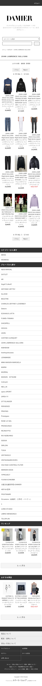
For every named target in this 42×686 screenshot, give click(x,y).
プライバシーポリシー (10, 669)
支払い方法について (17, 664)
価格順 (23, 63)
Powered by (9, 680)
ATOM (36, 669)
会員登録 (24, 648)
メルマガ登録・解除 (23, 669)
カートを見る (26, 653)
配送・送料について (29, 664)
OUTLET (10, 49)
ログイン (3, 653)
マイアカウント (5, 648)
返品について (12, 666)
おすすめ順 (15, 63)
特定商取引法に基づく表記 (25, 666)
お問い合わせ (5, 658)
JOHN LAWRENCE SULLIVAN (22, 49)
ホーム (4, 49)
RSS (32, 669)
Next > (25, 70)
